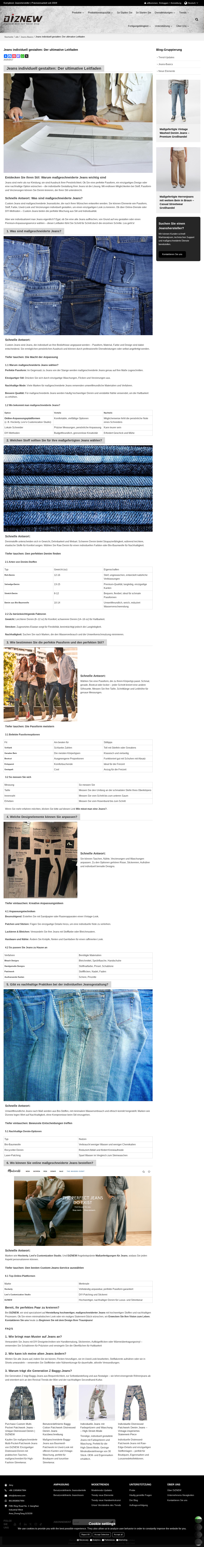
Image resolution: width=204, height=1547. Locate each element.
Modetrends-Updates (101, 1490)
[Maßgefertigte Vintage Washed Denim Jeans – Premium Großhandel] (178, 102)
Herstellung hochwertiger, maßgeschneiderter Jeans (75, 1312)
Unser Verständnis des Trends (106, 1505)
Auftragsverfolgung (138, 1505)
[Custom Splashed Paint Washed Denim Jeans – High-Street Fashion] (97, 1403)
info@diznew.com (17, 1495)
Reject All (85, 1534)
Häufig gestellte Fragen (140, 1495)
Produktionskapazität (99, 12)
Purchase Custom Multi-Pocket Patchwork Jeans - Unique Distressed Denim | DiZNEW (20, 1429)
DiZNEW (72, 1255)
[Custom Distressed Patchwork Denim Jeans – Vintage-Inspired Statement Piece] (134, 1403)
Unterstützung (162, 26)
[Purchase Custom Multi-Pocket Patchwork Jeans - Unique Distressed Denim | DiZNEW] (22, 1403)
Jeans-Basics (27, 37)
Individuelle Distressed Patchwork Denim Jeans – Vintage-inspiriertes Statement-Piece (132, 1429)
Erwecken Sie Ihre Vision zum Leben (129, 1316)
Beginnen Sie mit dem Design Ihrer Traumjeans (65, 1320)
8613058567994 (16, 1501)
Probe (132, 1490)
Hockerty (23, 1255)
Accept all (118, 1534)
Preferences (109, 1540)
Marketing (123, 1540)
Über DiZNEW (174, 1490)
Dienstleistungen (164, 12)
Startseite (8, 37)
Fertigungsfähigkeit (138, 26)
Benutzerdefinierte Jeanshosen (68, 1495)
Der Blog (133, 1500)
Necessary (84, 1540)
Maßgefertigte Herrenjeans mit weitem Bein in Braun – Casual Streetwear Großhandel (177, 202)
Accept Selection (101, 1534)
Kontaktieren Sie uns (17, 1320)
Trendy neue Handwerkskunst (106, 1500)
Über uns (181, 26)
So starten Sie (124, 12)
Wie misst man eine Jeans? (91, 809)
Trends (183, 12)
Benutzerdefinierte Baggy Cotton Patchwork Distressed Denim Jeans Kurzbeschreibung (59, 1429)
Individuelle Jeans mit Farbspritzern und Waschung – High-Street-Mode (96, 1427)
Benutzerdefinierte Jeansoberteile (69, 1490)
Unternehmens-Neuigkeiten (180, 1495)
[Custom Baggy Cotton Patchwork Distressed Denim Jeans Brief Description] (59, 1403)
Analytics (96, 1540)
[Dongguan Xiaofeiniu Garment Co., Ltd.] (23, 19)
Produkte (77, 12)
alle (17, 37)
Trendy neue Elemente (102, 1495)
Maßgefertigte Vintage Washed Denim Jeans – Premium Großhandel (174, 133)
